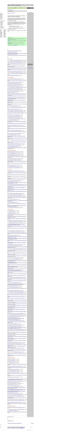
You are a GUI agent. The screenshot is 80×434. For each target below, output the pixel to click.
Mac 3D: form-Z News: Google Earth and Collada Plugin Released (15, 394)
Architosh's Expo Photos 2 (12, 360)
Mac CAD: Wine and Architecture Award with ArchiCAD (14, 290)
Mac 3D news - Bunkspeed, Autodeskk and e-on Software (16, 118)
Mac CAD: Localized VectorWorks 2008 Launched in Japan (14, 320)
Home (8, 9)
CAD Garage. (9, 40)
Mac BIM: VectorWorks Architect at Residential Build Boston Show (15, 277)
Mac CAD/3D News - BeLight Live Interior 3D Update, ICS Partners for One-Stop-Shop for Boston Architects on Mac (16, 328)
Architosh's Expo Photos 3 (12, 361)
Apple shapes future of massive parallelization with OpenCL (14, 130)
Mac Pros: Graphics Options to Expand (12, 235)
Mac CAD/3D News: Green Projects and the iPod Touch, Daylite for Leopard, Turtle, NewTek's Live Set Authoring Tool (16, 389)
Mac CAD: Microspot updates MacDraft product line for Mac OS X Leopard (16, 294)
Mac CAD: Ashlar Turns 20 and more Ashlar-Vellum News (14, 395)
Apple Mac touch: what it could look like (12, 382)
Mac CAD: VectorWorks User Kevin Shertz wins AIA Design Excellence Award (16, 353)
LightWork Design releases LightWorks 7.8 (14, 369)
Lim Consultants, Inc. (10, 42)
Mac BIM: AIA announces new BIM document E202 (13, 88)
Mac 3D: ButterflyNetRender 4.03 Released (12, 317)
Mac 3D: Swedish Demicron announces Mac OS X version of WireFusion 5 (16, 288)
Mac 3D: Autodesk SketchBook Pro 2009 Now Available (14, 230)
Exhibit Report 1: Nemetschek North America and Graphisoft (16, 221)
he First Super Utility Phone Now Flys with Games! (16, 194)
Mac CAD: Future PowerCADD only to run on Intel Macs (14, 383)
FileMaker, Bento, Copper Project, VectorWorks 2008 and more (17, 400)
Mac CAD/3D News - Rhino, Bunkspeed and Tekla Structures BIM (17, 203)
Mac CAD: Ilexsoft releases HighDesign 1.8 (12, 323)
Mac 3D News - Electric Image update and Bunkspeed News (16, 329)
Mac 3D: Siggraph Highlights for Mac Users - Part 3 (13, 155)
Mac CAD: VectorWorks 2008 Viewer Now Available (13, 326)
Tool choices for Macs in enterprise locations (18, 248)
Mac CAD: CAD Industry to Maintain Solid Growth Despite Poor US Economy (16, 280)
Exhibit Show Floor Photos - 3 (12, 213)
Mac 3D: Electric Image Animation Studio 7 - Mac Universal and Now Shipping (16, 403)
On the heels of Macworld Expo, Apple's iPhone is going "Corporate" (17, 364)
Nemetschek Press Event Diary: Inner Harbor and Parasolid (14, 62)
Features (11, 9)
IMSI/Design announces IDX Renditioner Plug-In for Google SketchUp (17, 367)
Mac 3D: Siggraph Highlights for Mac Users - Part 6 (13, 151)
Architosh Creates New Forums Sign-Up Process (13, 75)
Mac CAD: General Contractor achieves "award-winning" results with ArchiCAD (16, 273)
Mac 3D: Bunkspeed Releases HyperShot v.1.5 (13, 146)
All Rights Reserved (22, 427)
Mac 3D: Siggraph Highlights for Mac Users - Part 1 (13, 166)
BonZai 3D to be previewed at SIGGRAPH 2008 (14, 167)
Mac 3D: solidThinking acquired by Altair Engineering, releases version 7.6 (16, 128)
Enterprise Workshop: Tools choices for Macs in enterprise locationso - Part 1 (16, 55)
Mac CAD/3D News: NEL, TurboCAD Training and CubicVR (16, 87)
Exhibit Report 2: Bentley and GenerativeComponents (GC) (16, 220)
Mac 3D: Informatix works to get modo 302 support (13, 117)
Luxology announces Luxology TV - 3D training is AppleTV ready (16, 409)
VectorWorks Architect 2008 (17, 257)
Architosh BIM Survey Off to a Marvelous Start (13, 245)
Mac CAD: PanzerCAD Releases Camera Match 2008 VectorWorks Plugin (16, 191)
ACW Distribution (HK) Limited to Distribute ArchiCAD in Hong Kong (15, 93)
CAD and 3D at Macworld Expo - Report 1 (14, 370)
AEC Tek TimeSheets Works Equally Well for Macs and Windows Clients (17, 218)
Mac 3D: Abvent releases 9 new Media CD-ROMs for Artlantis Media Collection (16, 240)
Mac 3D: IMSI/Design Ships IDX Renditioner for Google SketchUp (15, 184)
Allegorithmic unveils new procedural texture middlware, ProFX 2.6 (17, 407)
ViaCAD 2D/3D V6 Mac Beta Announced (14, 207)
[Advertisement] (17, 34)
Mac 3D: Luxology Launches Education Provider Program (14, 133)
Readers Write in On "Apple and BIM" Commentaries (16, 72)
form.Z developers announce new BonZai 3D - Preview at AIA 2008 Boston (18, 226)
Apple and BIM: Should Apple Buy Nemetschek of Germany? (18, 73)
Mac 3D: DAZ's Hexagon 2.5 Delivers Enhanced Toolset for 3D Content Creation (17, 233)
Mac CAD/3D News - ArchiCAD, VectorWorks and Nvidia (16, 111)
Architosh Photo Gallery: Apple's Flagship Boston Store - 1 (14, 143)
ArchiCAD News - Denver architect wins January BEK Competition (15, 313)
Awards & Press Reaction (18, 423)
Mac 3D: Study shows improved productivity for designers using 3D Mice (16, 126)
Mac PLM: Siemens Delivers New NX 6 (12, 202)
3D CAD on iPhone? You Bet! (14, 282)
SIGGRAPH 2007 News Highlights (13, 410)
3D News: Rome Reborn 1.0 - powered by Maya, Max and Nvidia (15, 110)
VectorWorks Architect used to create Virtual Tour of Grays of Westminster (16, 330)
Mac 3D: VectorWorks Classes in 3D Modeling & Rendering (14, 193)
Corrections (9, 423)
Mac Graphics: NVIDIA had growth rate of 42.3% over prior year (15, 342)
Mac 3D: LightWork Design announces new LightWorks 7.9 (14, 84)
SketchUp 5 (15, 22)
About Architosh (13, 423)
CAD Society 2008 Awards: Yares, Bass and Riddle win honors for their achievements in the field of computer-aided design (16, 270)
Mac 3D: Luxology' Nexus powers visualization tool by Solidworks (15, 89)
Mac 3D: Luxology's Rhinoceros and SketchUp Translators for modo (15, 314)
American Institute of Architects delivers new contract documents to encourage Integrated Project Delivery (16, 224)
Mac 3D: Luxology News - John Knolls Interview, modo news (14, 244)
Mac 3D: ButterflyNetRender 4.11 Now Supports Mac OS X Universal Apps (16, 123)
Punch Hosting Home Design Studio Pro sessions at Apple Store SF (17, 373)
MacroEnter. (9, 38)
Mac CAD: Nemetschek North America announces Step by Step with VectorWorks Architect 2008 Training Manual (15, 318)
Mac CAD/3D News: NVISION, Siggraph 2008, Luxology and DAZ (17, 131)
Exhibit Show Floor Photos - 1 (12, 210)
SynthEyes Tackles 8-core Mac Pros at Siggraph (14, 158)
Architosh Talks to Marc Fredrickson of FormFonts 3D (16, 61)
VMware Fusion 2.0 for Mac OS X (11, 92)
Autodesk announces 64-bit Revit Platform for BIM (13, 83)
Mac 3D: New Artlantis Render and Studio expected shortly (14, 343)
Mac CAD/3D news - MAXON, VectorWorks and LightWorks (16, 291)
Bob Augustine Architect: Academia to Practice (16, 348)
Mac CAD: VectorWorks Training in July (12, 134)
